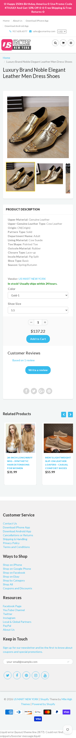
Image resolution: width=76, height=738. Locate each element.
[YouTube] (45, 675)
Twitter (7, 614)
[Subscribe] (68, 662)
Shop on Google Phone (17, 568)
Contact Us (10, 523)
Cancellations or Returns (18, 535)
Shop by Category (14, 580)
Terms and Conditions (16, 547)
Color (11, 289)
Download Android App (16, 25)
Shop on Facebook (14, 572)
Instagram (9, 617)
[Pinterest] (26, 675)
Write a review (38, 370)
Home (6, 20)
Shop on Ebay (11, 576)
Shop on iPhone (12, 564)
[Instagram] (36, 675)
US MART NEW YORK (32, 278)
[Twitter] (7, 675)
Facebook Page (12, 606)
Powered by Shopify (43, 704)
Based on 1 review (23, 360)
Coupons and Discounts (17, 588)
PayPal (7, 625)
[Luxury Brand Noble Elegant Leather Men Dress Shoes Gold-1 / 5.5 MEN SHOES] (38, 127)
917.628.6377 (19, 31)
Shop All (8, 584)
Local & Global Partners (17, 621)
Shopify (44, 699)
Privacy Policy (11, 543)
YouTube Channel (14, 610)
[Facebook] (17, 675)
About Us (17, 20)
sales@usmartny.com (44, 31)
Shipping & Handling (15, 539)
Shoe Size (14, 303)
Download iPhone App (37, 20)
